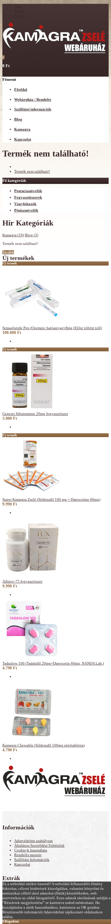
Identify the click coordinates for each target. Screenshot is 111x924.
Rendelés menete (27, 855)
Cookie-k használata (30, 850)
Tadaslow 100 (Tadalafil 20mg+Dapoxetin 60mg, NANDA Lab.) (53, 663)
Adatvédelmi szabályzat (33, 841)
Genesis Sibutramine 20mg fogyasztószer (35, 413)
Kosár (18, 11)
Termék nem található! (32, 171)
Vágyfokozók (25, 204)
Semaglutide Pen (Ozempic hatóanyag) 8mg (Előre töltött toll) (52, 328)
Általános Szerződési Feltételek (39, 845)
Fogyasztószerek (28, 197)
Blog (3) (31, 235)
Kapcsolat (22, 864)
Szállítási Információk (31, 859)
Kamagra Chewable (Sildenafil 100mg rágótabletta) (43, 745)
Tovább (8, 252)
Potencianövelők (28, 191)
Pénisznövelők (26, 210)
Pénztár (20, 15)
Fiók (18, 6)
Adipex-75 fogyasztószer (22, 581)
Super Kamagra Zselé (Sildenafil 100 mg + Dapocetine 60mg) (51, 499)
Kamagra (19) (13, 235)
